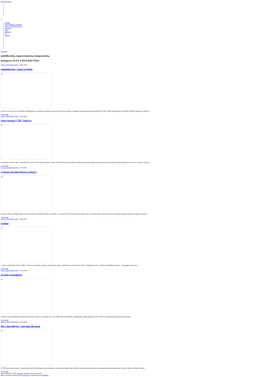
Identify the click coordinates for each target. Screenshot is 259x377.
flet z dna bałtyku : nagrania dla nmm (20, 326)
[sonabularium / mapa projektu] (26, 108)
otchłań (4, 223)
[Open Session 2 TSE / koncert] (26, 159)
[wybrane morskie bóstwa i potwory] (26, 210)
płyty (6, 30)
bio (6, 34)
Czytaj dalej (4, 114)
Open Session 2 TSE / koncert (16, 120)
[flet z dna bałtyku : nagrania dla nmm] (26, 365)
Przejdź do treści (6, 2)
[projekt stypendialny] (26, 313)
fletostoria (8, 28)
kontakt (7, 35)
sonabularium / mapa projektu (16, 69)
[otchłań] (26, 262)
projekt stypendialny (11, 275)
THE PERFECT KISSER (13, 25)
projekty (7, 23)
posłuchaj (8, 32)
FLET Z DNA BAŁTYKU (14, 26)
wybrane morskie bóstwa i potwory (19, 172)
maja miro (4, 51)
